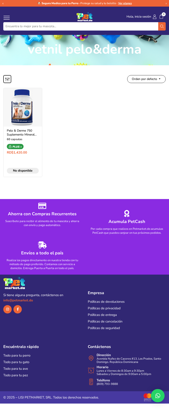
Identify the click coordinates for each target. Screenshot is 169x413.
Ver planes (125, 3)
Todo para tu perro (16, 355)
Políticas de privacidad (104, 308)
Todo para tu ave (15, 368)
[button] (161, 16)
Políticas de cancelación (105, 321)
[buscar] (162, 26)
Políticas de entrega (102, 315)
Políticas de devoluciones (106, 301)
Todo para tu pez (15, 375)
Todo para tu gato (16, 362)
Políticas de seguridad (104, 328)
